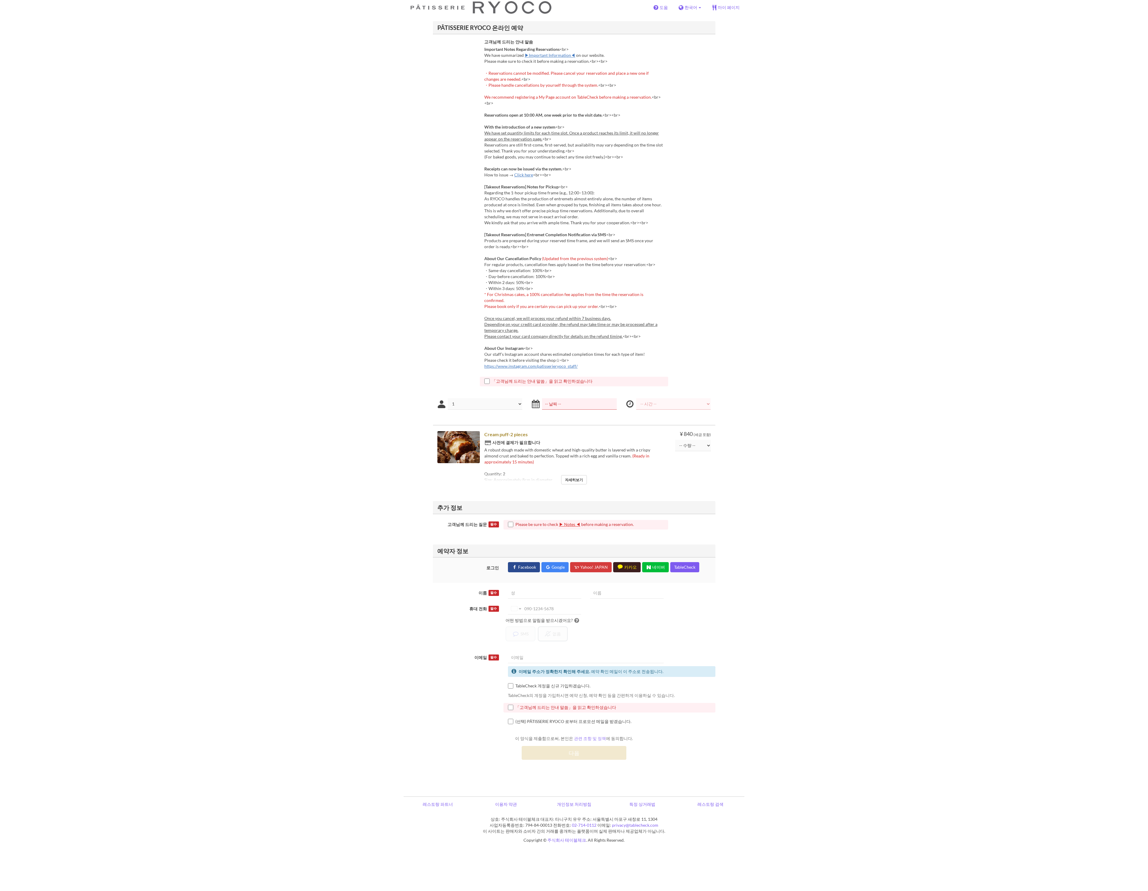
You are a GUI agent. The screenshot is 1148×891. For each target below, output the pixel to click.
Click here (523, 174)
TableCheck (684, 567)
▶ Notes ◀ (569, 524)
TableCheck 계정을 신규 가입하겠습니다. (552, 685)
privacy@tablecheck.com (635, 825)
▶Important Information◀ (550, 55)
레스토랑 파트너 (438, 804)
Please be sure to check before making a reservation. (574, 524)
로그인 (492, 567)
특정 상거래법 (642, 804)
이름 (488, 592)
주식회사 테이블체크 (566, 840)
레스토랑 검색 (710, 804)
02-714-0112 (584, 825)
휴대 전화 (483, 608)
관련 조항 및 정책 (590, 738)
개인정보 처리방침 (574, 804)
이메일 (485, 657)
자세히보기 (574, 479)
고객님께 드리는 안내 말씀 (508, 41)
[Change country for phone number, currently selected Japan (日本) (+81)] (515, 608)
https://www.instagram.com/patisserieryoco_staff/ (531, 366)
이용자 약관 (506, 804)
